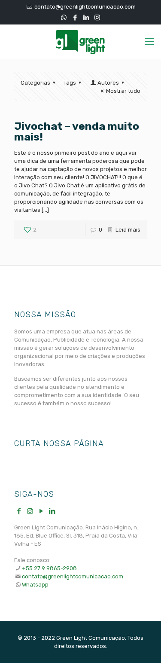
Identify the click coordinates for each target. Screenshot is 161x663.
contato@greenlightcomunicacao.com (85, 6)
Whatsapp (35, 584)
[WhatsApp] (63, 17)
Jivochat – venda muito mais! (76, 131)
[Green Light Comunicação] (80, 42)
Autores (108, 82)
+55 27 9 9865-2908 (49, 568)
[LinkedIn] (86, 17)
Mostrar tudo (123, 91)
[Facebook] (74, 17)
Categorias (35, 82)
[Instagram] (97, 17)
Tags (70, 82)
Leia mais (127, 229)
